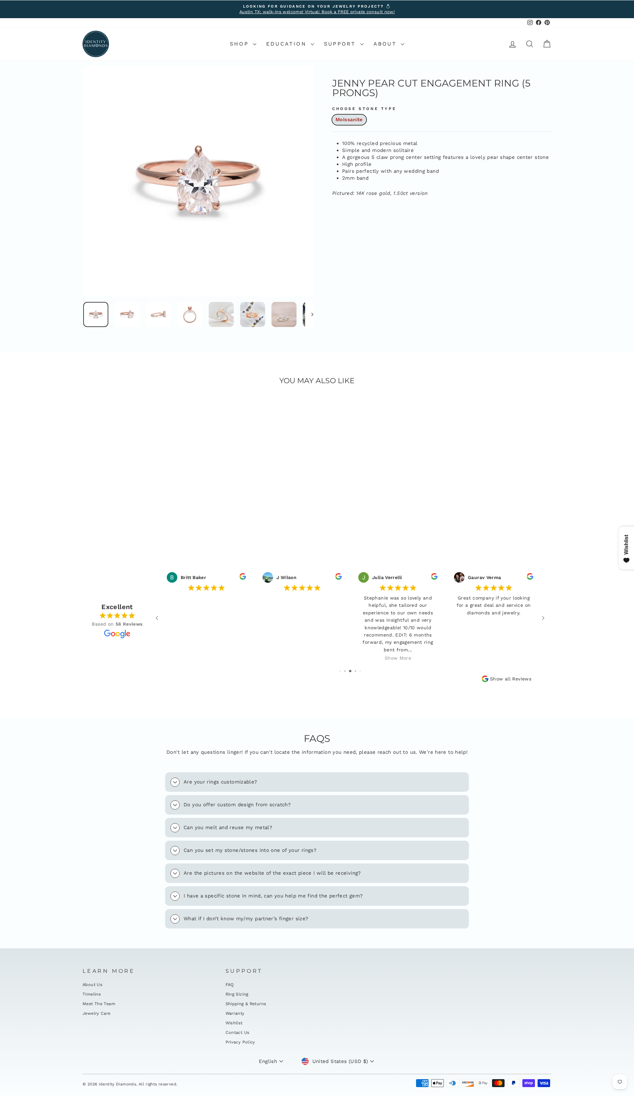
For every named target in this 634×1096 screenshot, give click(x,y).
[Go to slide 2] (345, 671)
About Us (92, 984)
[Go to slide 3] (350, 671)
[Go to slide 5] (360, 671)
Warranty (235, 1013)
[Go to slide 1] (340, 671)
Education (287, 44)
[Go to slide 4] (355, 671)
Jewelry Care (97, 1013)
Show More (398, 658)
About (386, 44)
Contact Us (238, 1032)
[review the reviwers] (242, 578)
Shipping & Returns (246, 1003)
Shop (240, 44)
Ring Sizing (237, 994)
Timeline (92, 994)
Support (341, 44)
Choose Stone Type (364, 108)
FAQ (230, 984)
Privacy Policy (240, 1042)
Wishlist (234, 1022)
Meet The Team (99, 1003)
